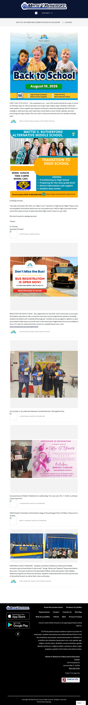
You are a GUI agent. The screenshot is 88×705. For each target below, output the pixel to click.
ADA (64, 617)
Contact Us (67, 612)
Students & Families (74, 607)
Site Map (78, 612)
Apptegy (48, 702)
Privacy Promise (75, 617)
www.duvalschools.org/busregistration (24, 327)
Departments (44, 612)
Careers (56, 612)
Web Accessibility (43, 617)
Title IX (56, 617)
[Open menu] (36, 13)
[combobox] (81, 703)
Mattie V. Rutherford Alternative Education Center (38, 22)
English (79, 703)
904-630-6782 (74, 668)
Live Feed (68, 22)
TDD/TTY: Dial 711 (72, 673)
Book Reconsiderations (53, 607)
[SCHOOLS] (47, 13)
